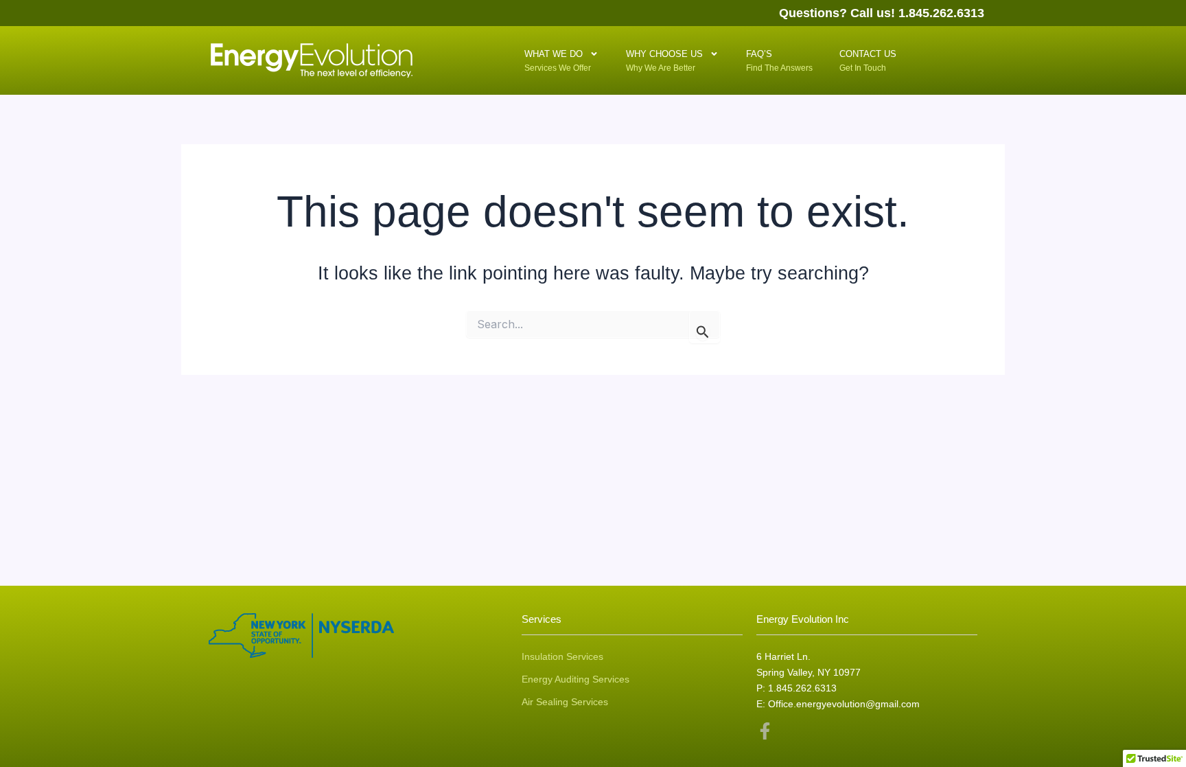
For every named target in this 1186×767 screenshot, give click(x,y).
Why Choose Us (664, 59)
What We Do (557, 59)
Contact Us (867, 59)
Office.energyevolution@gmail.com (844, 703)
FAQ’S (766, 59)
